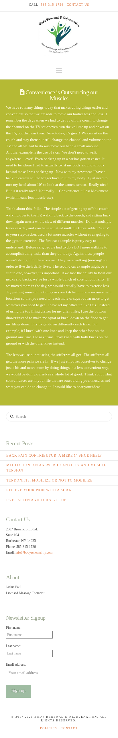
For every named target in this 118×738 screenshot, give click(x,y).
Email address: (16, 665)
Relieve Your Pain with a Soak (39, 490)
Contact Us (78, 4)
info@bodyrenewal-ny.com (33, 552)
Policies (48, 728)
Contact (69, 728)
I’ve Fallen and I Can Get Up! (37, 500)
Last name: (13, 646)
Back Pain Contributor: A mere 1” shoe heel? (54, 455)
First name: (13, 628)
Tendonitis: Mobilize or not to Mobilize (49, 480)
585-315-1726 (52, 4)
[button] (59, 70)
